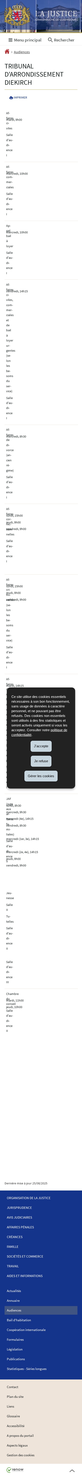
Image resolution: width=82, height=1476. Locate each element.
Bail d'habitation (19, 1320)
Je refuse (41, 761)
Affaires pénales (20, 1227)
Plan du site (15, 1396)
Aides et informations (25, 1276)
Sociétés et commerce (25, 1256)
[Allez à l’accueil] (7, 52)
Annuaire (13, 1300)
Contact (12, 1387)
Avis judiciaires (19, 1217)
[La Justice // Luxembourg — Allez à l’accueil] (41, 15)
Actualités (14, 1291)
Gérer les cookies (41, 776)
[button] (24, 39)
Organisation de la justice (29, 1198)
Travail (13, 1266)
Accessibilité (15, 1426)
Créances (15, 1237)
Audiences (22, 52)
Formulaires (15, 1339)
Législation (15, 1349)
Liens (10, 1406)
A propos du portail (20, 1435)
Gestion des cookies (20, 1455)
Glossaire (13, 1416)
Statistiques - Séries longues (26, 1369)
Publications (16, 1359)
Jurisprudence (19, 1207)
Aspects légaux (17, 1445)
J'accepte (41, 746)
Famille (12, 1246)
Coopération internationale (26, 1330)
